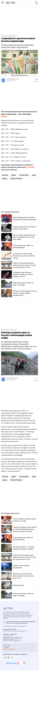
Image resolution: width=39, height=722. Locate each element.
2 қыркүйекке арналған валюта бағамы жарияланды (18, 39)
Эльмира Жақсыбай (12, 79)
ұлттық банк (24, 175)
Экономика (13, 35)
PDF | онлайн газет (9, 649)
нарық (4, 178)
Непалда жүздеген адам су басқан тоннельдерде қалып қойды (16, 335)
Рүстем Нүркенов (12, 378)
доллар (5, 175)
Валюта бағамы (16, 178)
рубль (13, 175)
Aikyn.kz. (4, 117)
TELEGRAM (31, 167)
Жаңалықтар (5, 35)
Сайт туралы (6, 645)
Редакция (6, 647)
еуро (34, 175)
